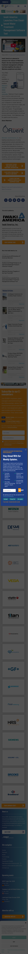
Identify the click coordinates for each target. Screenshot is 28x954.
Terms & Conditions (8, 496)
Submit (20, 490)
